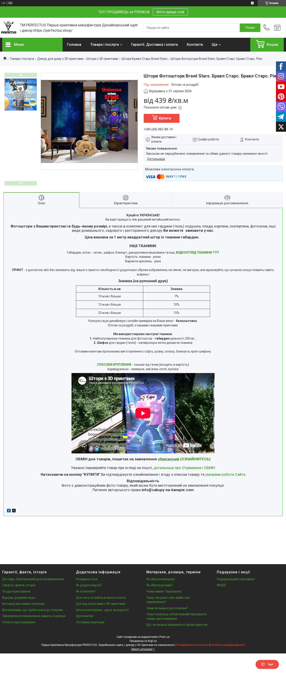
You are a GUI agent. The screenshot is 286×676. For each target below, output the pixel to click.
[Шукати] (250, 27)
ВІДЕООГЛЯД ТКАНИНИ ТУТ (197, 252)
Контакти (195, 44)
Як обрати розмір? (159, 585)
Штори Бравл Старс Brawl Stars (145, 59)
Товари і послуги (104, 44)
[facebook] (9, 511)
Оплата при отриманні (18, 622)
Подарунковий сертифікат (236, 579)
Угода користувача (16, 591)
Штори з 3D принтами (102, 59)
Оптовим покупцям (90, 622)
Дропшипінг (85, 616)
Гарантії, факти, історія (19, 585)
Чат (270, 664)
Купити (165, 118)
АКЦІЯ (221, 585)
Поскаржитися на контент (192, 645)
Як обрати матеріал (160, 579)
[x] (14, 511)
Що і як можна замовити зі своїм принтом (176, 624)
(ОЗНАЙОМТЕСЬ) (184, 459)
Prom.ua (164, 636)
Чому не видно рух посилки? (167, 608)
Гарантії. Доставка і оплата (154, 44)
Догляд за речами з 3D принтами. (101, 603)
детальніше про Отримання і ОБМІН (184, 467)
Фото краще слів (170, 12)
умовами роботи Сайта (225, 474)
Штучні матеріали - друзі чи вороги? (102, 610)
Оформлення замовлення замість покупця (33, 616)
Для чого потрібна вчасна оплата (101, 597)
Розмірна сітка (86, 579)
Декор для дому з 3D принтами (60, 59)
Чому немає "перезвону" (164, 591)
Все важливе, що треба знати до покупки (32, 610)
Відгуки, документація (18, 597)
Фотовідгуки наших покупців (23, 603)
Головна (74, 44)
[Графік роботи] (277, 27)
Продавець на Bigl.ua (143, 641)
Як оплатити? (85, 591)
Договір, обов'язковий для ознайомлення (33, 579)
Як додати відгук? (89, 585)
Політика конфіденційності (228, 645)
